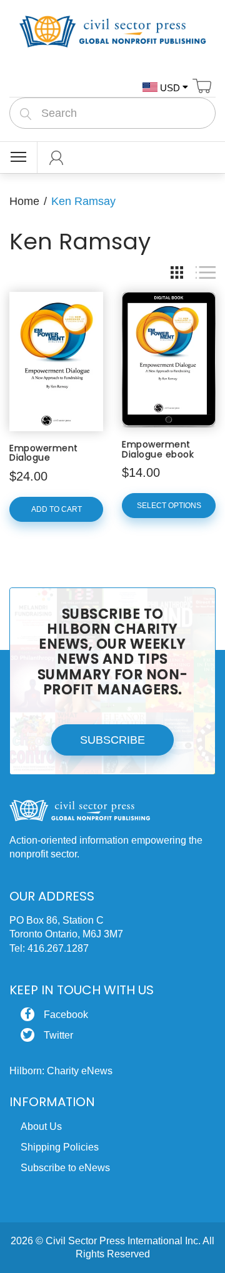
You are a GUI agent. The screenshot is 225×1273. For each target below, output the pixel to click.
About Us (41, 1126)
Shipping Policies (60, 1147)
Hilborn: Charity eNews (60, 1071)
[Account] (56, 157)
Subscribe (112, 740)
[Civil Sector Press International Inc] (112, 29)
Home (24, 201)
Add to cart (56, 509)
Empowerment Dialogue (43, 453)
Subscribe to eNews (65, 1167)
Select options (169, 505)
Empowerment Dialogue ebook (158, 449)
